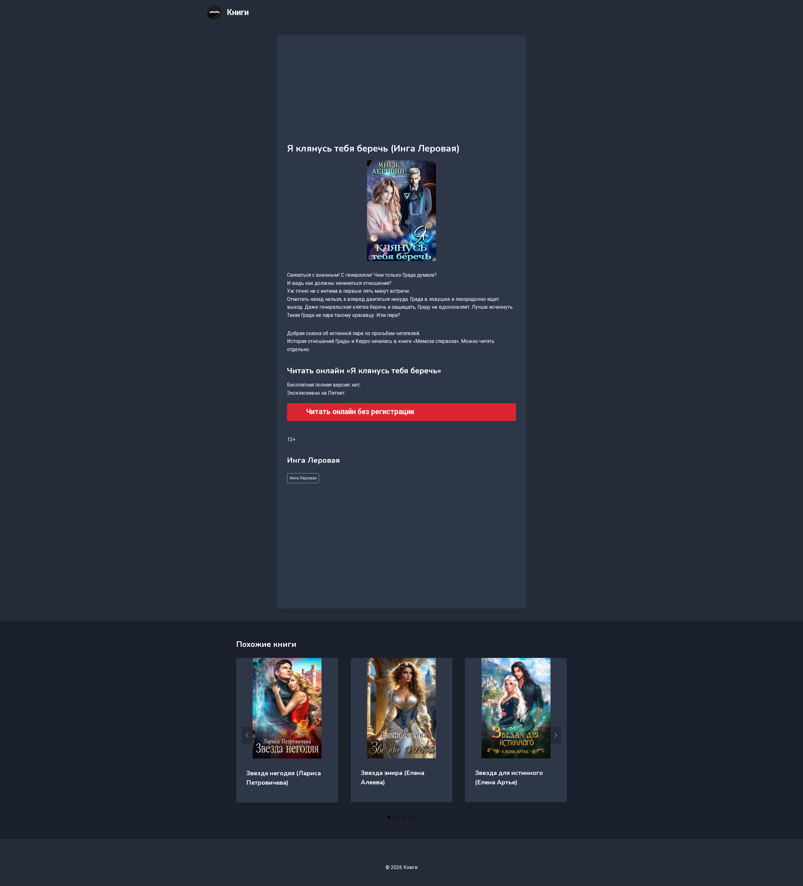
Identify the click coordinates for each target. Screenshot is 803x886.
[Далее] (555, 735)
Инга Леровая (303, 478)
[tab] (389, 817)
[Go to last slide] (247, 735)
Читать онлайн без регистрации (360, 412)
